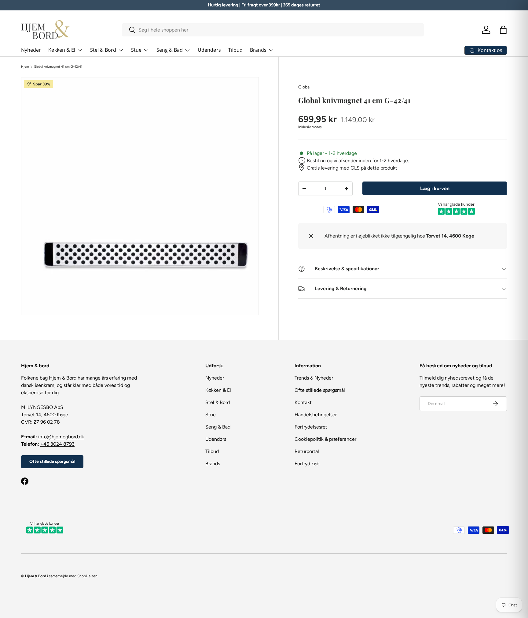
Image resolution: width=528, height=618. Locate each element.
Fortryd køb (307, 463)
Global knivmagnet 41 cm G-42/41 (58, 66)
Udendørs (209, 50)
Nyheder (31, 50)
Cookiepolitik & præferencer (325, 439)
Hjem (25, 66)
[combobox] (273, 29)
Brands (258, 50)
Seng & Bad (169, 50)
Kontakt (303, 402)
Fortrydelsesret (311, 427)
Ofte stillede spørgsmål (52, 461)
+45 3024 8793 (57, 444)
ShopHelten (87, 576)
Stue (136, 50)
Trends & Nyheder (314, 378)
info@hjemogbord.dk (61, 437)
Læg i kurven (434, 188)
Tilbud (235, 50)
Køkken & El (61, 50)
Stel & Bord (103, 50)
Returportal (307, 451)
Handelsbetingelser (316, 415)
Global (304, 87)
